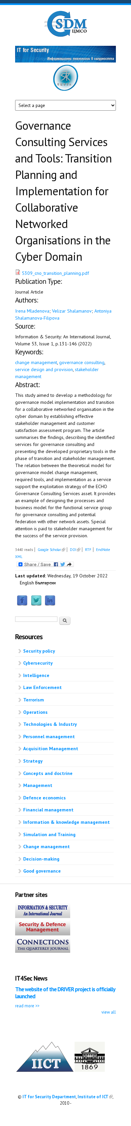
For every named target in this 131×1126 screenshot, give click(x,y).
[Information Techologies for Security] (65, 61)
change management (36, 362)
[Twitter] (36, 604)
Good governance (42, 871)
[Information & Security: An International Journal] (42, 916)
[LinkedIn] (50, 604)
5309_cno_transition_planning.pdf (55, 273)
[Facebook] (22, 604)
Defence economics (44, 798)
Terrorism (33, 700)
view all (108, 1012)
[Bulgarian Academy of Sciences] (90, 1070)
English (27, 583)
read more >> (27, 1005)
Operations (35, 712)
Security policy (39, 651)
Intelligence (36, 675)
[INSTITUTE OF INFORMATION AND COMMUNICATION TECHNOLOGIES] (45, 1070)
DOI (75, 549)
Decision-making (41, 859)
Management (37, 785)
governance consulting (81, 362)
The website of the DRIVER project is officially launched (65, 993)
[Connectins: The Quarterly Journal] (42, 951)
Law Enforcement (42, 687)
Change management (46, 846)
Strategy (33, 761)
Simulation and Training (49, 834)
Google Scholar (51, 549)
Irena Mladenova (32, 311)
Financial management (48, 810)
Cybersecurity (38, 663)
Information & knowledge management (66, 822)
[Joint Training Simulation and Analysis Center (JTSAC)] (65, 90)
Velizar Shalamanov (72, 311)
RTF (88, 549)
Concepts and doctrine (48, 773)
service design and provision (44, 369)
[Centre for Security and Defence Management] (65, 35)
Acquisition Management (50, 749)
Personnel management (49, 737)
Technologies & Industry (50, 724)
